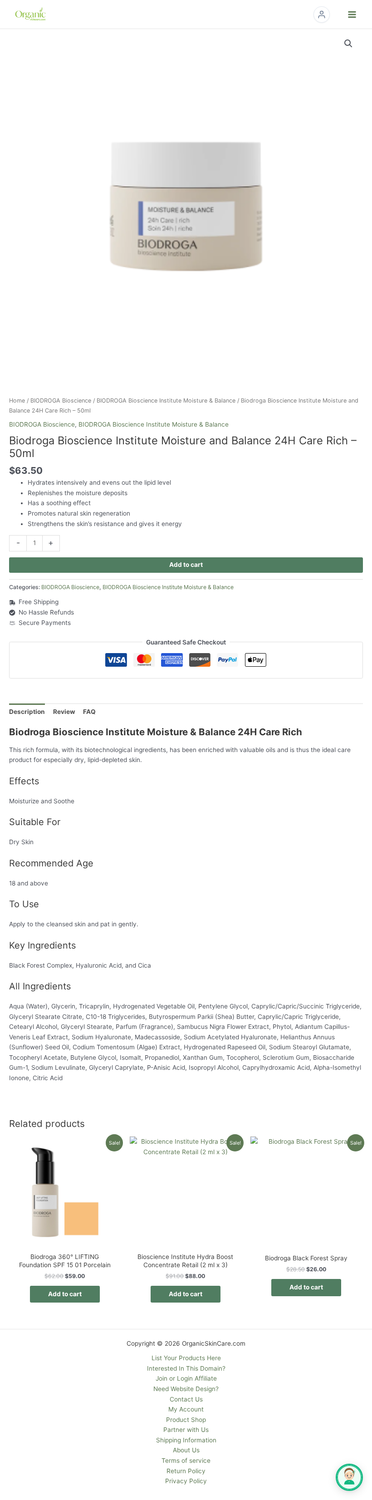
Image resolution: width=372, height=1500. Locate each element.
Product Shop (186, 1419)
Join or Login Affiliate (186, 1378)
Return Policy (186, 1471)
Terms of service (186, 1460)
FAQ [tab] (89, 711)
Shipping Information (186, 1440)
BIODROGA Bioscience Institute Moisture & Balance (166, 400)
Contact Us (186, 1399)
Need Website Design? (186, 1388)
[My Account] (321, 14)
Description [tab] (27, 711)
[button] (348, 43)
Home (17, 400)
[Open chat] (349, 1477)
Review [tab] (64, 711)
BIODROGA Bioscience (60, 400)
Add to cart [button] (65, 1294)
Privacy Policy (186, 1481)
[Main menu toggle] (352, 14)
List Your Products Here (186, 1358)
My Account (186, 1409)
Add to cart (186, 564)
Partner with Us (186, 1429)
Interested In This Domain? (186, 1368)
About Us (186, 1450)
